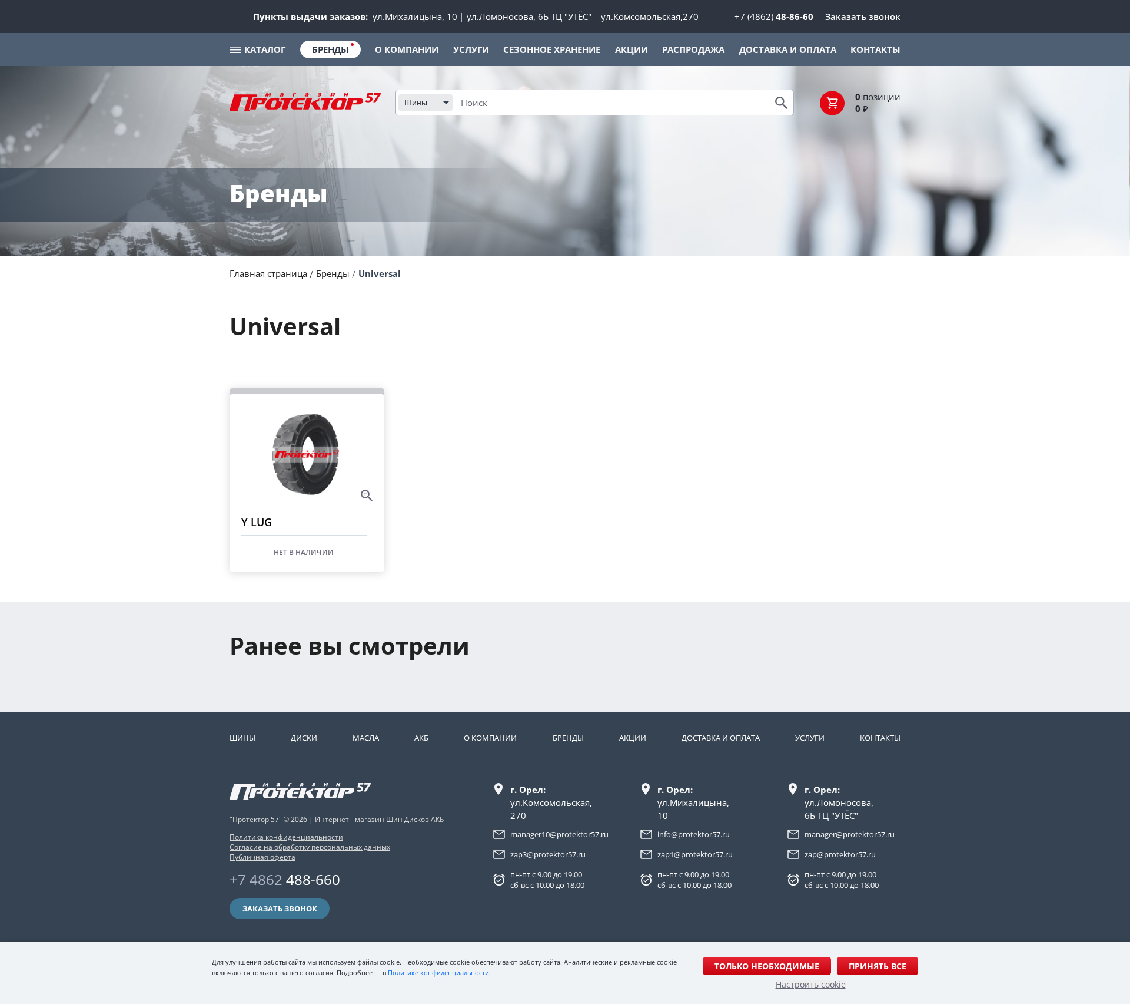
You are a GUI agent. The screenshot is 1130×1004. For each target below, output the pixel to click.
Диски (304, 737)
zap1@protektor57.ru (695, 854)
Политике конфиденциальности (438, 972)
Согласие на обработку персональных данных (310, 847)
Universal (379, 273)
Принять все (877, 966)
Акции (632, 737)
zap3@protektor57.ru (548, 854)
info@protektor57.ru (693, 834)
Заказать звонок (862, 16)
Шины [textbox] (415, 102)
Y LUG (256, 522)
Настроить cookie (811, 984)
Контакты (880, 737)
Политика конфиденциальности (286, 837)
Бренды (333, 273)
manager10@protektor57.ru (559, 834)
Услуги (810, 737)
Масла (366, 737)
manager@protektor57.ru (850, 834)
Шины (242, 737)
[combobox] (425, 102)
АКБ (421, 737)
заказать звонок (279, 908)
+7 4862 (285, 879)
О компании (490, 737)
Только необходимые (766, 966)
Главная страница (268, 273)
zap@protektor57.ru (840, 854)
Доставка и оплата (721, 737)
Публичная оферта (262, 857)
